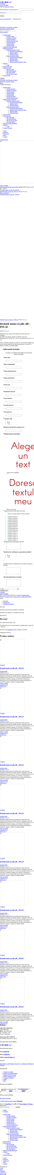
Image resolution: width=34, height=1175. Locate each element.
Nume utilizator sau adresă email (9, 9)
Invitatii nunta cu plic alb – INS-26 (12, 668)
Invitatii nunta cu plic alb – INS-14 (12, 862)
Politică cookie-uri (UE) (9, 1076)
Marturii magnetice (8, 48)
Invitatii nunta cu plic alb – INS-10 (12, 910)
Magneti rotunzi (14, 54)
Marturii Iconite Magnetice (10, 47)
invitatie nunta (8, 596)
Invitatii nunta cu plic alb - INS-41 (9, 191)
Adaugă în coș (4, 590)
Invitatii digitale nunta (12, 41)
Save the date (6, 75)
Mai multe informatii (5, 1098)
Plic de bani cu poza (12, 74)
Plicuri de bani (7, 68)
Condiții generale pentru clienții (11, 1101)
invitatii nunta (16, 596)
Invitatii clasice (10, 36)
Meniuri (5, 63)
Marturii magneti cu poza (13, 50)
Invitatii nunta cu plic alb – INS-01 (12, 1007)
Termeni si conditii (8, 1072)
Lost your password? (5, 19)
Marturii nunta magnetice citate (18, 62)
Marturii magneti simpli (13, 56)
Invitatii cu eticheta (11, 38)
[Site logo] (10, 29)
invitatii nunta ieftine (26, 596)
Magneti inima (13, 53)
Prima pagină (3, 187)
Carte (8, 65)
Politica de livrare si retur (9, 1075)
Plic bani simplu (11, 72)
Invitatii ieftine (10, 44)
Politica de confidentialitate (10, 1073)
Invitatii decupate (11, 39)
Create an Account (8, 6)
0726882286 (5, 1051)
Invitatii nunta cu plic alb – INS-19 (12, 813)
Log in (2, 16)
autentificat (10, 629)
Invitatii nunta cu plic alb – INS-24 (12, 765)
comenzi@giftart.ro (9, 1057)
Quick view (3, 686)
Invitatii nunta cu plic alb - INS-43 (9, 319)
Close (1, 1168)
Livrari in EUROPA (8, 1078)
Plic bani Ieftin (10, 69)
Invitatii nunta (6, 35)
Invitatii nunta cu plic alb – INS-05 (12, 958)
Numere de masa (7, 66)
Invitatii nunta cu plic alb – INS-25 (12, 716)
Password (3, 12)
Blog (4, 1081)
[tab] (18, 601)
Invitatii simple (10, 45)
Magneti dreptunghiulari (16, 51)
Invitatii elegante (11, 42)
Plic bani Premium (11, 71)
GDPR (5, 1079)
